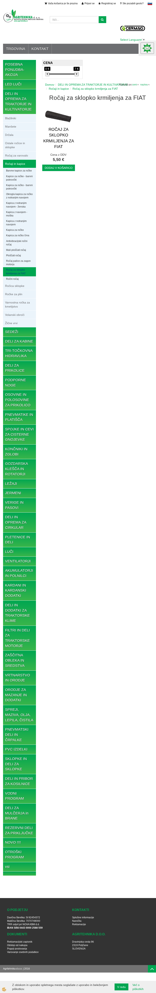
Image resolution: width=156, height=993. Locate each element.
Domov (49, 84)
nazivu (144, 84)
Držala (9, 134)
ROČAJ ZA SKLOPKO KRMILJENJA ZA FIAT (58, 138)
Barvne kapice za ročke (19, 170)
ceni (134, 84)
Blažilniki (10, 118)
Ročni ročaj (12, 279)
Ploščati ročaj (13, 255)
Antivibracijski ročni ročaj (16, 243)
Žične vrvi (11, 323)
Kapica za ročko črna (17, 235)
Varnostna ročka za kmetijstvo (17, 304)
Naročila (76, 921)
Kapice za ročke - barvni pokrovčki (19, 178)
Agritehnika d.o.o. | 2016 (16, 968)
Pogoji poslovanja (17, 948)
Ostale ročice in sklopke (15, 145)
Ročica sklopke (14, 285)
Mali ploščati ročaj (16, 250)
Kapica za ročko (15, 230)
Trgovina (15, 49)
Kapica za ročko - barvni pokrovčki (19, 187)
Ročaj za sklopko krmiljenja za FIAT (16, 271)
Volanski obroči (14, 314)
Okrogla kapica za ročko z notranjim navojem (19, 196)
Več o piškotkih (138, 987)
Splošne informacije (83, 917)
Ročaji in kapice (15, 163)
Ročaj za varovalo (16, 155)
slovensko (150, 3)
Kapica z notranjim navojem (16, 223)
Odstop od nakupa (17, 945)
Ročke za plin (13, 294)
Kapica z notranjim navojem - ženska (16, 205)
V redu (121, 987)
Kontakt (40, 49)
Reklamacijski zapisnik (19, 941)
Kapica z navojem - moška (16, 214)
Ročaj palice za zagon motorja (18, 263)
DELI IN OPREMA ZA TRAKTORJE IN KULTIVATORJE (93, 84)
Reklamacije (79, 924)
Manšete (10, 126)
